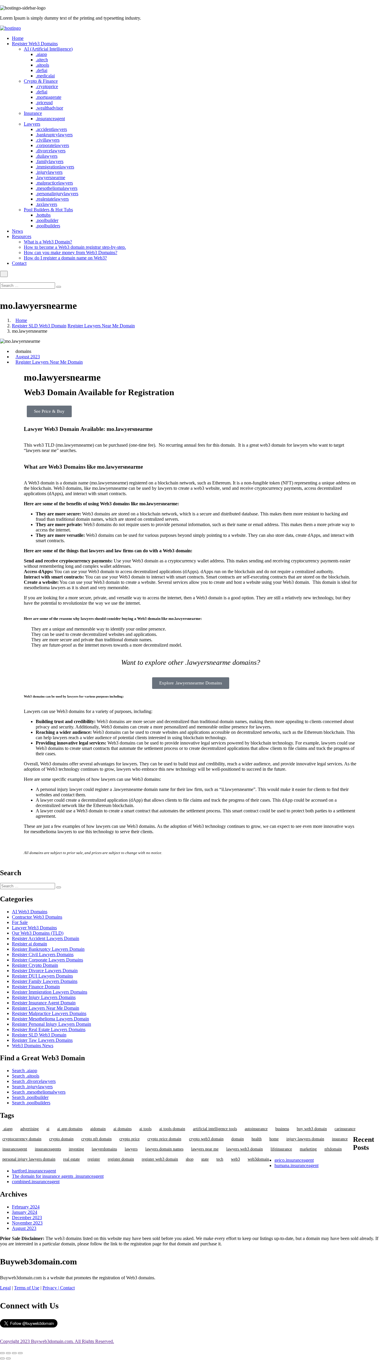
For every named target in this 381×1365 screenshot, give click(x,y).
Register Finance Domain (36, 986)
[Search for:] (28, 285)
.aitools (42, 65)
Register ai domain (29, 943)
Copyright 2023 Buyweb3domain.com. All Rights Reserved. (57, 1341)
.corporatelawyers (52, 145)
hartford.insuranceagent (34, 1170)
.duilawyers (46, 156)
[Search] (58, 287)
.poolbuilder (47, 220)
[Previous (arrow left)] (2, 1358)
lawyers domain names (164, 1149)
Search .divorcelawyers (34, 1081)
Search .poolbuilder (30, 1097)
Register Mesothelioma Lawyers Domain (50, 1018)
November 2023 (27, 1222)
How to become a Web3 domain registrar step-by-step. (75, 247)
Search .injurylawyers (32, 1086)
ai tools (145, 1129)
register (94, 1159)
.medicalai (45, 75)
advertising (29, 1129)
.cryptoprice (47, 86)
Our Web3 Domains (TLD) (37, 933)
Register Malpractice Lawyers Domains (49, 1013)
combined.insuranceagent (36, 1181)
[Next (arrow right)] (8, 1358)
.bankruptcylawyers (54, 134)
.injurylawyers (49, 172)
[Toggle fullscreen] (14, 1353)
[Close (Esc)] (2, 1353)
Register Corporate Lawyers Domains (47, 959)
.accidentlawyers (51, 129)
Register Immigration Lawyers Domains (49, 992)
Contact (19, 263)
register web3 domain (160, 1159)
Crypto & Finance (41, 81)
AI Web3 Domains (29, 911)
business (282, 1129)
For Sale (20, 922)
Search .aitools (25, 1075)
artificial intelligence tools (215, 1129)
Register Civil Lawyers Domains (43, 954)
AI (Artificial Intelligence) (48, 48)
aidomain (98, 1129)
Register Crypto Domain (35, 965)
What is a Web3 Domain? (48, 241)
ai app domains (69, 1129)
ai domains (122, 1129)
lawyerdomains (104, 1149)
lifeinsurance (281, 1149)
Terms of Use (26, 1287)
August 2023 (27, 356)
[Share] (8, 1353)
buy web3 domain (312, 1129)
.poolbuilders (48, 225)
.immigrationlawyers (55, 166)
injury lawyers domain (305, 1139)
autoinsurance (256, 1129)
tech (219, 1159)
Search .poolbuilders (31, 1102)
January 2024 (24, 1212)
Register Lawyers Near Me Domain (101, 325)
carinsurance (345, 1129)
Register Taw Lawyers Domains (42, 1040)
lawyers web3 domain (244, 1149)
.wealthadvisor (49, 107)
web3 (235, 1159)
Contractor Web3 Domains (37, 917)
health (257, 1139)
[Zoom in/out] (20, 1353)
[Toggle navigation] (4, 274)
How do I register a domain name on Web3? (65, 257)
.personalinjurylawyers (57, 193)
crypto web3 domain (206, 1139)
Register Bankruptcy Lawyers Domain (48, 949)
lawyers (131, 1149)
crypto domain (61, 1139)
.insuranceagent (50, 118)
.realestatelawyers (52, 198)
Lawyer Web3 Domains (34, 927)
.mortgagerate (48, 97)
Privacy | (51, 1287)
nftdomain (333, 1149)
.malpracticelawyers (54, 182)
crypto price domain (164, 1139)
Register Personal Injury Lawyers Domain (51, 1024)
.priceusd (44, 102)
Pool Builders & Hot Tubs (48, 209)
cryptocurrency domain (21, 1139)
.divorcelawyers (50, 150)
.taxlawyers (46, 204)
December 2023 (27, 1217)
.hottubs (43, 215)
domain (237, 1139)
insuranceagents (48, 1149)
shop (189, 1159)
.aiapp (41, 54)
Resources (21, 236)
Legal (5, 1287)
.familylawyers (49, 161)
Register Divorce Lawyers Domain (45, 970)
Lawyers (32, 123)
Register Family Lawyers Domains (44, 981)
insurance (340, 1139)
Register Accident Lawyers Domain (45, 938)
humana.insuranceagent (296, 1165)
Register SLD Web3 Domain (39, 325)
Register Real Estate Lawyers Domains (48, 1029)
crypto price (129, 1139)
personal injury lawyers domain (28, 1159)
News (17, 231)
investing (76, 1149)
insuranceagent (14, 1149)
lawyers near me (204, 1149)
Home (18, 38)
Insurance (33, 113)
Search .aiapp (24, 1070)
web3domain (258, 1159)
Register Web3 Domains (35, 43)
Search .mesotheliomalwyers (38, 1091)
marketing (308, 1149)
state (205, 1159)
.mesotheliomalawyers (56, 188)
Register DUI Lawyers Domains (42, 975)
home (274, 1139)
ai (47, 1129)
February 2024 (26, 1206)
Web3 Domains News (32, 1045)
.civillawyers (48, 140)
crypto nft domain (96, 1139)
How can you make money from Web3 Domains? (70, 252)
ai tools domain (172, 1129)
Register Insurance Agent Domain (44, 1002)
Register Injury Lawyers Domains (44, 997)
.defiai (41, 70)
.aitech (42, 59)
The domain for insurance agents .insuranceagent (58, 1176)
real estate (71, 1159)
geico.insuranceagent (294, 1160)
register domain (121, 1159)
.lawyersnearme (50, 177)
